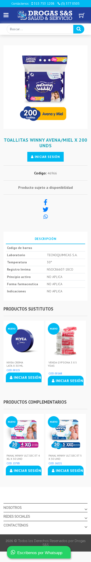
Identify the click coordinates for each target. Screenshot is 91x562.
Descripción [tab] (45, 239)
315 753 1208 (43, 3)
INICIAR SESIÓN (47, 157)
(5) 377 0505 (70, 3)
